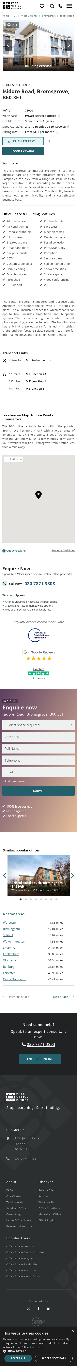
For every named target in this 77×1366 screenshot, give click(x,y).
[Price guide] (58, 132)
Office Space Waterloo (21, 1270)
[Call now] (60, 6)
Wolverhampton (14, 941)
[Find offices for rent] (52, 6)
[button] (38, 1351)
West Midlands (29, 15)
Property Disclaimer (63, 550)
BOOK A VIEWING (23, 151)
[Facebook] (38, 1308)
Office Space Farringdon (22, 1264)
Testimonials (14, 1202)
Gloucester (10, 960)
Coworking (13, 1214)
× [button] (72, 1330)
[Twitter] (28, 1308)
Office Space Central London (25, 1252)
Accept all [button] (18, 1358)
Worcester (10, 922)
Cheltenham (11, 954)
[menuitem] (22, 1190)
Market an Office (49, 1214)
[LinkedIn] (48, 1308)
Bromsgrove (49, 15)
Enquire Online (40, 1059)
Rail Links (16, 459)
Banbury (9, 966)
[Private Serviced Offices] (59, 116)
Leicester (9, 973)
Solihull (8, 935)
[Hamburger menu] (69, 6)
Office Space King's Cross (23, 1276)
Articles (43, 1196)
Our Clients (14, 1196)
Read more (35, 1347)
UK (15, 15)
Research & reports (19, 1226)
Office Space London (20, 1246)
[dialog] (38, 1346)
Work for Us (46, 1202)
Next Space (61, 997)
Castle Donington (14, 979)
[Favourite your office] (42, 6)
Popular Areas (18, 1238)
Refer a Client (47, 1190)
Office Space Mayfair (20, 1258)
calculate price (24, 141)
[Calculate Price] (49, 141)
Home (5, 15)
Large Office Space (18, 1220)
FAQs (9, 1190)
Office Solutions (49, 1208)
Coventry (9, 948)
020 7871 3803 (39, 583)
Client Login (46, 1220)
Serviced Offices (17, 1208)
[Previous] (12, 45)
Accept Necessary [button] (53, 1358)
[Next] (65, 45)
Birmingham (11, 929)
